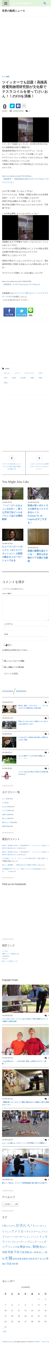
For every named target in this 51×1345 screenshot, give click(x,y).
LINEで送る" (30, 312)
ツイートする (21, 312)
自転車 (31, 1258)
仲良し (29, 1247)
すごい (36, 1226)
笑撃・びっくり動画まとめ (10, 954)
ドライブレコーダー (15, 1242)
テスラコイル (30, 373)
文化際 (23, 378)
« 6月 (4, 1332)
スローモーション (21, 1237)
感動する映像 (6, 814)
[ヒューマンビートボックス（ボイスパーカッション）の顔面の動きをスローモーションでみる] (12, 535)
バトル (40, 1242)
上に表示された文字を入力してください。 (15, 650)
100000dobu (5, 956)
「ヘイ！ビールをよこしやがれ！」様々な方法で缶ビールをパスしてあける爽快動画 (12, 512)
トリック (35, 1237)
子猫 (22, 1252)
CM (4, 1225)
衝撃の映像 (5, 826)
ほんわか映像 (6, 806)
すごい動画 (5, 76)
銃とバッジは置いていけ (10, 961)
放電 (14, 378)
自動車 (25, 1258)
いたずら (11, 1226)
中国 (17, 1247)
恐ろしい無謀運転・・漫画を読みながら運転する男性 (19, 865)
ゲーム (37, 1231)
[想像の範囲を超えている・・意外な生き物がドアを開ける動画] (38, 537)
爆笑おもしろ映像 (7, 822)
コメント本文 (7, 593)
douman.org (10, 1341)
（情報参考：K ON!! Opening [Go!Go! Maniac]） (21, 284)
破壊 (15, 1259)
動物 (36, 1246)
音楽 (6, 382)
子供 (16, 1252)
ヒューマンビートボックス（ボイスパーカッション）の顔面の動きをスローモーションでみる (12, 553)
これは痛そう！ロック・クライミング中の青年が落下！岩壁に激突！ (24, 858)
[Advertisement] (25, 44)
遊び (4, 1264)
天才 (41, 373)
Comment (7, 691)
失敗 (10, 1252)
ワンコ (11, 1247)
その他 (4, 802)
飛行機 (15, 1264)
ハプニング (31, 1241)
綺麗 (19, 1259)
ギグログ (5, 959)
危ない (43, 1246)
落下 (37, 1259)
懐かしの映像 (6, 818)
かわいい (24, 1225)
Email (6, 634)
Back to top (45, 1341)
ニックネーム (8, 624)
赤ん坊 (43, 1259)
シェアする (9, 312)
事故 (23, 1246)
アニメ (18, 373)
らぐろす (5, 951)
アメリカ (17, 1231)
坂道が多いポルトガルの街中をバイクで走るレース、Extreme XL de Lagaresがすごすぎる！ (38, 514)
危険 (4, 1252)
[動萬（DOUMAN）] (21, 3)
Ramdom (21, 691)
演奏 (32, 378)
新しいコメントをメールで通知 (14, 661)
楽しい (42, 1252)
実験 (27, 1252)
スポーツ (9, 1237)
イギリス (28, 1231)
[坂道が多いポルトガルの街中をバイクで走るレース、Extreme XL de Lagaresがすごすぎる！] (38, 493)
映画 (36, 1252)
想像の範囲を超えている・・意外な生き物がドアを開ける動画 (38, 556)
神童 (40, 378)
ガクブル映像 (6, 810)
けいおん (7, 373)
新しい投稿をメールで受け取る (14, 667)
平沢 (6, 378)
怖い (32, 1252)
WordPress (37, 1341)
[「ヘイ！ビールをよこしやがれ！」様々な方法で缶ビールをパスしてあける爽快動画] (12, 493)
